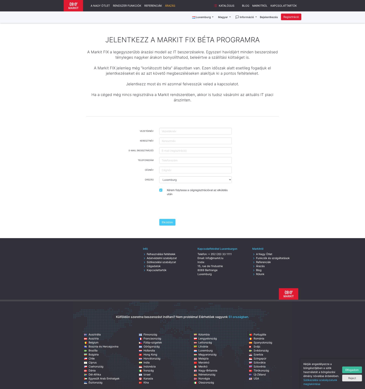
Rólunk (260, 274)
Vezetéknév (147, 131)
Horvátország (152, 358)
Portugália (260, 334)
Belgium (93, 342)
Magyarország (207, 354)
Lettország (205, 342)
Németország (206, 374)
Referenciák (153, 5)
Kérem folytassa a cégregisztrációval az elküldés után (197, 192)
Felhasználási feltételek (161, 254)
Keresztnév (147, 140)
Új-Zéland (260, 374)
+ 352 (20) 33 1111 (220, 254)
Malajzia (203, 358)
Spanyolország (263, 342)
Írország (149, 370)
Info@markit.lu (214, 258)
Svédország (261, 350)
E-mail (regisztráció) (141, 150)
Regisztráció (291, 16)
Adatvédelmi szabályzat (162, 258)
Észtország (95, 382)
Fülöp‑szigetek (153, 342)
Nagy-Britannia (207, 370)
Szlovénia (260, 366)
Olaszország (206, 382)
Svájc (257, 346)
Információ (247, 17)
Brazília (93, 350)
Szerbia (258, 354)
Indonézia (150, 366)
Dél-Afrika (95, 374)
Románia (259, 338)
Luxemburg (205, 350)
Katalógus (226, 5)
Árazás (170, 5)
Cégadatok (154, 266)
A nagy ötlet (100, 5)
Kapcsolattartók (284, 5)
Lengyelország (207, 338)
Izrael (147, 374)
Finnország (150, 334)
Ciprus (93, 362)
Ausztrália (95, 334)
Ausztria (94, 338)
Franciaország (152, 338)
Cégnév (149, 170)
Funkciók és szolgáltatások (273, 258)
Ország (149, 179)
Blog (245, 5)
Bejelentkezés (269, 17)
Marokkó (203, 362)
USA (256, 378)
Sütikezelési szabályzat (161, 262)
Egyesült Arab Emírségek (104, 378)
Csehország (96, 366)
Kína (146, 382)
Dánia (92, 370)
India (147, 362)
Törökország (261, 370)
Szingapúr (260, 358)
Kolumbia (204, 334)
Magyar (223, 17)
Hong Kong (150, 354)
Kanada (148, 378)
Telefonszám (146, 160)
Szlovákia (260, 362)
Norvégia (204, 378)
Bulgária (94, 354)
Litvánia (203, 346)
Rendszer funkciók (127, 5)
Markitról (259, 5)
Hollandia (149, 350)
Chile (92, 358)
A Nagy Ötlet (264, 254)
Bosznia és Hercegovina (103, 346)
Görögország (152, 346)
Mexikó (202, 366)
